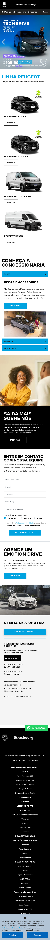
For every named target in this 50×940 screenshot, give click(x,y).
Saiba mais (15, 722)
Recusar (37, 935)
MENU (4, 6)
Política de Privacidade (12, 928)
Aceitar (12, 935)
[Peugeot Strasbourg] (26, 4)
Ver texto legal (17, 62)
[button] (4, 250)
